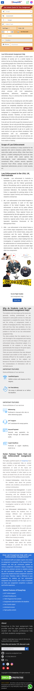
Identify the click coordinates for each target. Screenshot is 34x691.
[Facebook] (3, 664)
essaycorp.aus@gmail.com (13, 653)
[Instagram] (12, 664)
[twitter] (7, 664)
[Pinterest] (3, 668)
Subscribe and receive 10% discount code (15, 644)
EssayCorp (25, 461)
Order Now (17, 300)
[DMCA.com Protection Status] (12, 677)
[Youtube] (7, 668)
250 (23, 28)
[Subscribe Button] (27, 648)
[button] (2, 2)
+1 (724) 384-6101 (10, 656)
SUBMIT (27, 48)
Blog (6, 660)
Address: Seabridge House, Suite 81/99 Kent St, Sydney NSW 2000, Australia (15, 640)
